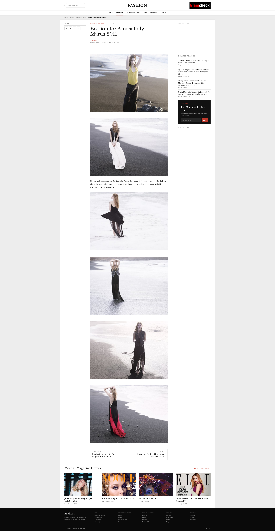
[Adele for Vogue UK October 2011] (119, 484)
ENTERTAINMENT (134, 13)
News (71, 17)
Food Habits (169, 517)
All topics (193, 519)
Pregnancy (169, 522)
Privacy (208, 528)
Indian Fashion (150, 13)
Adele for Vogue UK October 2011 (118, 498)
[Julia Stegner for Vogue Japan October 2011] (81, 484)
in (66, 28)
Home (110, 13)
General (168, 515)
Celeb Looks (98, 517)
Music (120, 522)
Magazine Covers (81, 17)
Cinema (144, 519)
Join (205, 120)
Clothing (97, 522)
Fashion (137, 5)
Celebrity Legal (122, 519)
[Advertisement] (194, 38)
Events (120, 517)
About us (192, 515)
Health (164, 13)
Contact (192, 517)
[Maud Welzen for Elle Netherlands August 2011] (193, 484)
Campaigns (98, 519)
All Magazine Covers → (202, 468)
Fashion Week (146, 522)
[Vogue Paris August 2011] (156, 484)
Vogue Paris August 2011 (150, 498)
